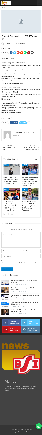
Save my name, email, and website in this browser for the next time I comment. (21, 264)
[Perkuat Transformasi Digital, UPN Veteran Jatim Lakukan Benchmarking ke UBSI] (5, 290)
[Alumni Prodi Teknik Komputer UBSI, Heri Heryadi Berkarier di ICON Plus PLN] (12, 169)
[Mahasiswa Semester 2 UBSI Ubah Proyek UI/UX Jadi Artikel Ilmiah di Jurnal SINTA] (5, 282)
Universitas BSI (24, 432)
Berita (6, 165)
